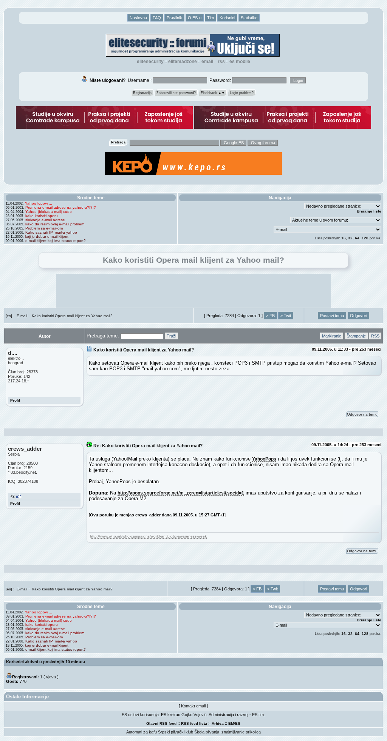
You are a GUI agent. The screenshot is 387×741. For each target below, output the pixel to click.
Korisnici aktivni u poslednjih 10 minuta (45, 661)
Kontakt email (193, 706)
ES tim (258, 714)
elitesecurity (150, 61)
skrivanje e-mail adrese (45, 220)
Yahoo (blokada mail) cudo (48, 212)
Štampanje (356, 336)
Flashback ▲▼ (213, 93)
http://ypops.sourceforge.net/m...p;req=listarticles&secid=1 (181, 492)
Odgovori (358, 315)
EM (231, 723)
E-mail (22, 316)
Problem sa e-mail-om (44, 228)
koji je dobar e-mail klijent (46, 236)
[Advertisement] (193, 291)
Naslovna (138, 17)
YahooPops (264, 458)
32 (350, 238)
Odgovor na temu (362, 414)
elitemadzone (182, 61)
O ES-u (194, 17)
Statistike (249, 17)
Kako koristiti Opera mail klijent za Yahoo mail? (72, 316)
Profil (15, 400)
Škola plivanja (206, 732)
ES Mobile (239, 61)
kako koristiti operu (41, 216)
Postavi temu (332, 315)
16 (343, 238)
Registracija (142, 93)
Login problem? (242, 93)
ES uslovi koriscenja (140, 714)
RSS (221, 61)
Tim (210, 17)
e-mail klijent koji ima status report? (55, 241)
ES (237, 723)
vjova (51, 677)
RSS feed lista (194, 723)
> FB (270, 315)
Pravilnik (174, 17)
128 (365, 238)
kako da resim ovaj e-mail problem (54, 224)
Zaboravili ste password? (176, 93)
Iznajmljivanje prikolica (240, 732)
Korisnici (227, 17)
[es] (9, 316)
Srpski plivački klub (175, 732)
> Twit (285, 315)
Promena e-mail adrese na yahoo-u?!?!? (60, 207)
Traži (171, 336)
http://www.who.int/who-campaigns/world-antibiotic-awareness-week (148, 536)
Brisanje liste (369, 211)
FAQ (157, 17)
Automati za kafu (141, 732)
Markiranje (331, 336)
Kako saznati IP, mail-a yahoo (51, 232)
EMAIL (207, 61)
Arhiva (218, 723)
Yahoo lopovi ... (38, 203)
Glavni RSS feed (161, 723)
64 (357, 238)
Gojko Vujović (194, 714)
